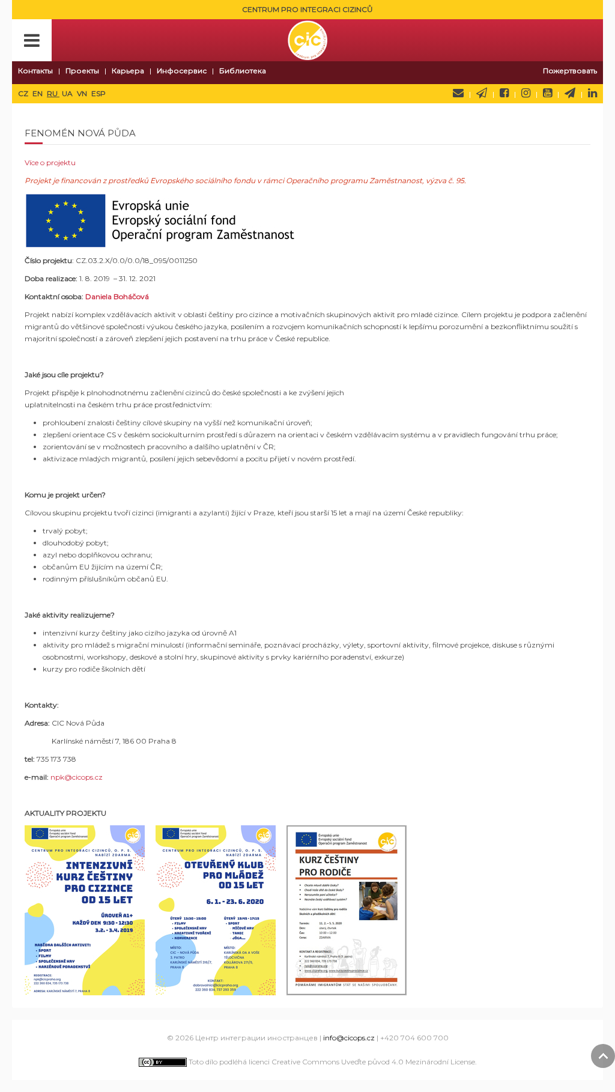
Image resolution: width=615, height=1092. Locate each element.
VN (83, 93)
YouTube (547, 93)
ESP (98, 93)
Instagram (525, 93)
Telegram (570, 93)
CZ (24, 93)
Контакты (35, 70)
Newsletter (481, 93)
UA (68, 93)
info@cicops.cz (349, 1037)
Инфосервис (182, 70)
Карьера (128, 70)
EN (38, 93)
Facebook (504, 93)
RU (53, 93)
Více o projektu (50, 162)
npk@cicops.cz (76, 776)
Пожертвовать (570, 70)
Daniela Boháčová (117, 296)
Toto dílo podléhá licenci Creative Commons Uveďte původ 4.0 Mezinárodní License (331, 1061)
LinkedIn (592, 93)
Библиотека (242, 70)
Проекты (82, 70)
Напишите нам (458, 93)
